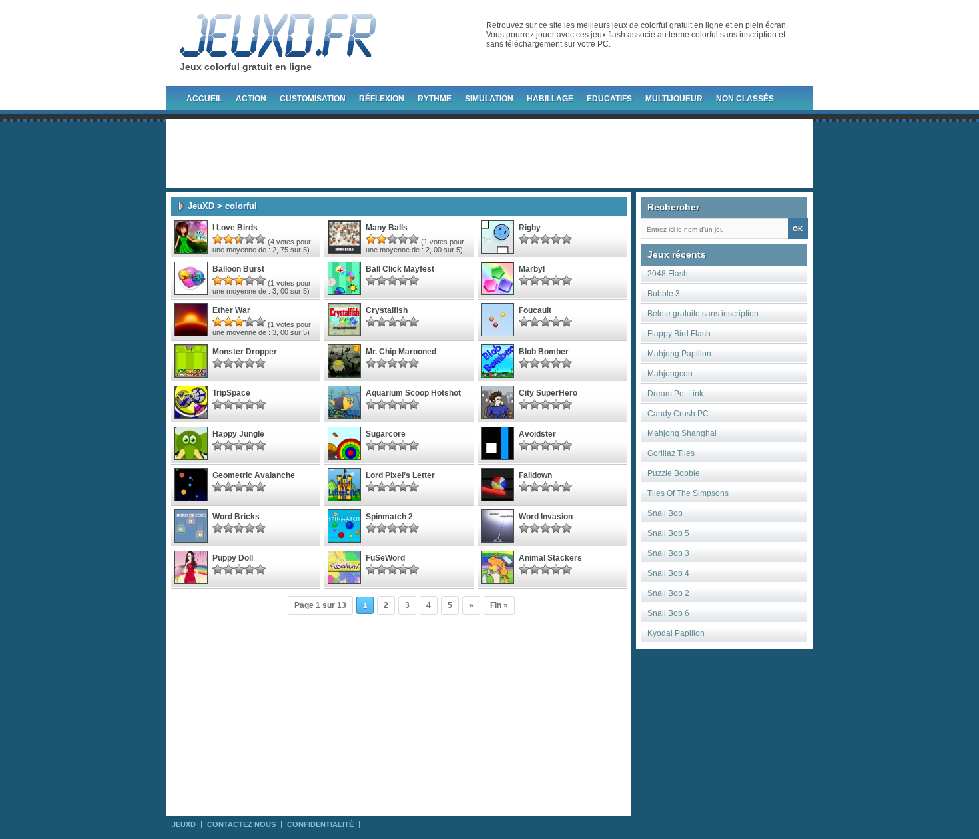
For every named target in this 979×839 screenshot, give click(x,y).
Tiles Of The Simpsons (688, 493)
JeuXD (201, 206)
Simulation (489, 98)
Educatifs (609, 98)
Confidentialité (320, 824)
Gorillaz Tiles (671, 453)
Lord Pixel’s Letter (400, 475)
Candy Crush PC (678, 413)
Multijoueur (674, 98)
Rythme (435, 98)
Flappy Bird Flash (679, 333)
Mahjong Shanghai (682, 433)
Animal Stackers (550, 558)
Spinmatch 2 (389, 516)
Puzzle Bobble (673, 473)
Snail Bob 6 (668, 613)
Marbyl (532, 269)
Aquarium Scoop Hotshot (413, 393)
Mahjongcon (670, 373)
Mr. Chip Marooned (401, 351)
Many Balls (387, 227)
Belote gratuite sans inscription (703, 313)
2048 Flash (667, 273)
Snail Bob (665, 513)
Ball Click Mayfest (400, 269)
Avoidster (537, 434)
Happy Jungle (238, 434)
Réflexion (381, 98)
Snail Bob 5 (668, 533)
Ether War (231, 310)
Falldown (535, 475)
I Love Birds (235, 227)
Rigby (530, 227)
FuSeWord (385, 558)
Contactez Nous (241, 824)
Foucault (535, 310)
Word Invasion (546, 516)
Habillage (550, 98)
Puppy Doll (232, 558)
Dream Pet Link (675, 393)
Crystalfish (387, 310)
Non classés (745, 98)
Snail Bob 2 (668, 593)
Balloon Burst (238, 269)
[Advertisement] (489, 153)
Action (251, 98)
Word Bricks (236, 516)
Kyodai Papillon (676, 633)
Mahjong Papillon (679, 353)
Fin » (499, 605)
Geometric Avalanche (253, 475)
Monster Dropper (244, 351)
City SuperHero (548, 393)
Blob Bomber (544, 351)
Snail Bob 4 (668, 573)
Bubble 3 (663, 293)
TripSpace (231, 393)
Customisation (313, 98)
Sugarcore (386, 434)
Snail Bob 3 (668, 553)
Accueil (204, 98)
